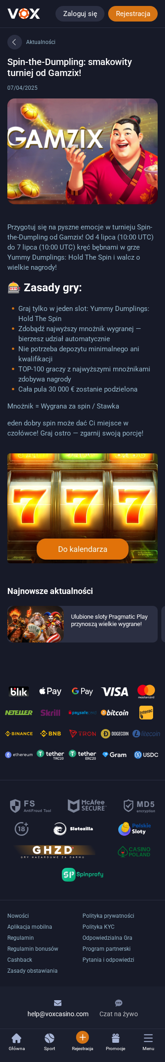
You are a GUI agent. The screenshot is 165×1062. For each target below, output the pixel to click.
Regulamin (20, 938)
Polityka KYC (98, 927)
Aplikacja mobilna (29, 927)
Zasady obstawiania (32, 971)
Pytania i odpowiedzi (108, 960)
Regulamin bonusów (32, 949)
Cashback (19, 960)
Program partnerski (106, 949)
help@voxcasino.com (58, 1014)
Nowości (18, 916)
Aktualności (40, 42)
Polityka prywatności (108, 916)
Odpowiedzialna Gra (107, 938)
